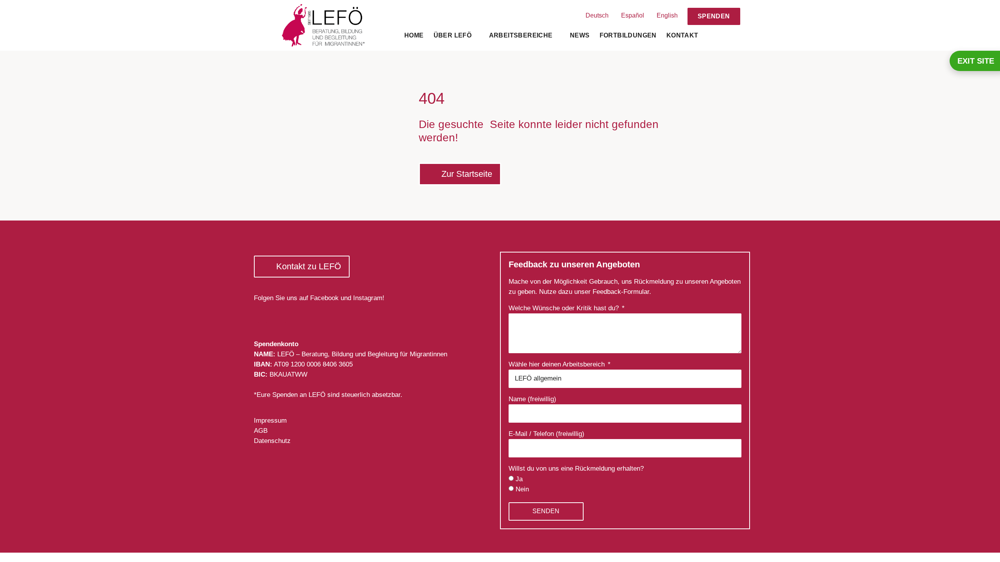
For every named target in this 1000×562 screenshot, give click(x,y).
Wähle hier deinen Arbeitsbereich (558, 364)
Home (414, 35)
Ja (519, 479)
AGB (261, 430)
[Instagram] (281, 315)
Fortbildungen (628, 35)
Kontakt (682, 35)
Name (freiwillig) (532, 399)
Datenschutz (272, 441)
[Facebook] (262, 315)
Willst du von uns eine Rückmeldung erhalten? (576, 468)
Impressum (270, 420)
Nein (522, 489)
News (580, 35)
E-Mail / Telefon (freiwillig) (546, 434)
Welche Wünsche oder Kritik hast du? (565, 308)
